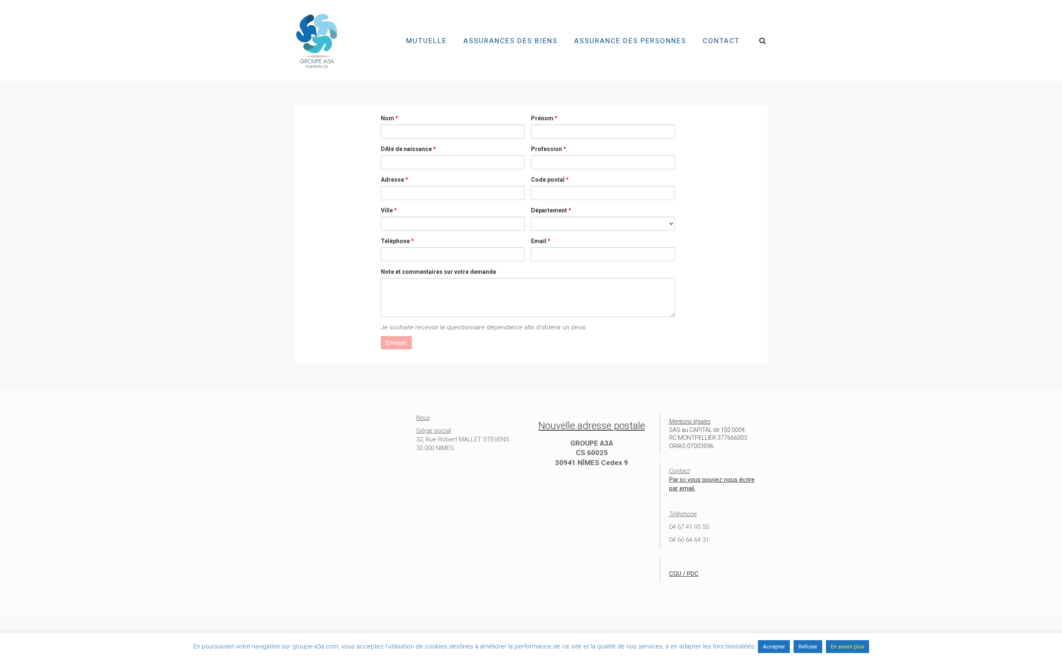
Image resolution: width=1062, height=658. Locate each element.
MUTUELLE (426, 41)
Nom (389, 118)
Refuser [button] (808, 646)
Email (540, 241)
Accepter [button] (774, 646)
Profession (548, 149)
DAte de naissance (408, 149)
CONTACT (721, 41)
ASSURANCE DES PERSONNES (630, 41)
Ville (389, 210)
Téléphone (397, 241)
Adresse (394, 179)
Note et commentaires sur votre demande (438, 271)
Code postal (550, 179)
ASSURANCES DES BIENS (510, 41)
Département (551, 210)
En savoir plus (847, 646)
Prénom (544, 118)
